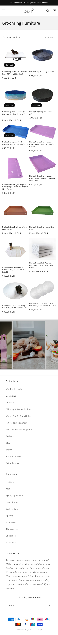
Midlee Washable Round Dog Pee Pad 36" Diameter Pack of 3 (14, 306)
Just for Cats (12, 509)
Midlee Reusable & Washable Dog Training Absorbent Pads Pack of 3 (41, 265)
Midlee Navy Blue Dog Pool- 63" (42, 71)
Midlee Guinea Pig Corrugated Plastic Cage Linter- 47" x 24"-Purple (41, 144)
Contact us (11, 395)
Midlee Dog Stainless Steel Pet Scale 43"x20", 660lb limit (14, 72)
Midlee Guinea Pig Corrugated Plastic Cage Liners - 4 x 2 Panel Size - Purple (15, 186)
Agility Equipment (14, 495)
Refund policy (12, 463)
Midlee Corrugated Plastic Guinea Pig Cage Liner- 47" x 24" (15, 143)
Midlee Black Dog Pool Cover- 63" (41, 113)
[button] (3, 11)
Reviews (10, 436)
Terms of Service (14, 456)
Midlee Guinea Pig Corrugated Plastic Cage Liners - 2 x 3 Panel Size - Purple (42, 178)
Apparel (10, 515)
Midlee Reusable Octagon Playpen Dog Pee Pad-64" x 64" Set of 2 (14, 269)
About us (10, 402)
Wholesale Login (14, 389)
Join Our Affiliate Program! (19, 429)
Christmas (11, 535)
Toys (8, 488)
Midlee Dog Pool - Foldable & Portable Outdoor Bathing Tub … (14, 114)
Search (9, 449)
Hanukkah (11, 542)
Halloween (11, 522)
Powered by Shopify (36, 630)
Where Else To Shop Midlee (19, 416)
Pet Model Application (16, 422)
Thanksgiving (12, 529)
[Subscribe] (48, 605)
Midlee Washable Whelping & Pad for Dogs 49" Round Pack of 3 (42, 304)
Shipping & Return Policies (18, 409)
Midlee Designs (25, 630)
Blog (8, 443)
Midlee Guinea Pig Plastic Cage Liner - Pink (14, 228)
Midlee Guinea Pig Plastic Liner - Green (42, 228)
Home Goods (12, 502)
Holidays (10, 482)
